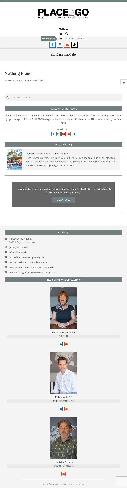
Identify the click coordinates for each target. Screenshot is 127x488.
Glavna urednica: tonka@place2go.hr (28, 262)
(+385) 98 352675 (18, 247)
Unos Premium (60, 484)
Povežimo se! (63, 129)
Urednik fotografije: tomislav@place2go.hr (31, 272)
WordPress (80, 484)
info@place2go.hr (18, 252)
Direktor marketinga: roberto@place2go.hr (31, 267)
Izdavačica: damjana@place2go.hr (27, 257)
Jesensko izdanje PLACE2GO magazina (48, 153)
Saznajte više (63, 199)
